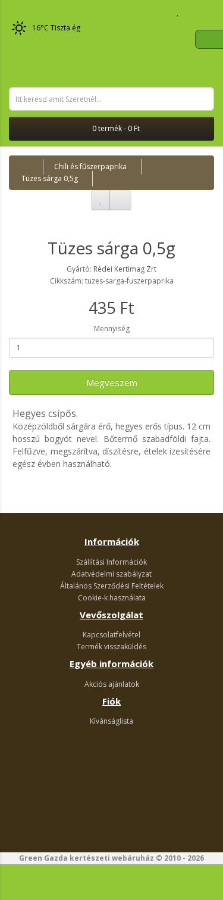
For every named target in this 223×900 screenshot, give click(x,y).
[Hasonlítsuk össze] (120, 200)
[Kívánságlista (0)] (178, 12)
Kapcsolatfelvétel (111, 635)
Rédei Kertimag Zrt (124, 269)
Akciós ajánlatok (111, 684)
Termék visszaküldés (111, 646)
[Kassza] (205, 12)
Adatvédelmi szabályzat (111, 574)
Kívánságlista (111, 721)
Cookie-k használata (112, 598)
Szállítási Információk (111, 562)
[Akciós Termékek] (15, 12)
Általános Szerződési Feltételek (112, 586)
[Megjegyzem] (101, 200)
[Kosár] (190, 12)
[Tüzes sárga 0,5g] (111, 212)
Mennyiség (112, 328)
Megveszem (111, 382)
